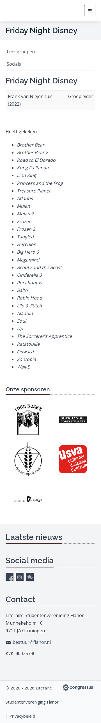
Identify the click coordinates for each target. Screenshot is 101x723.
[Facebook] (9, 577)
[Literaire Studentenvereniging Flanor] (27, 10)
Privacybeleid (22, 716)
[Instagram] (20, 577)
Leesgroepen (21, 51)
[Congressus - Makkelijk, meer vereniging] (77, 687)
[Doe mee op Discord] (30, 577)
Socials (14, 64)
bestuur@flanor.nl (32, 642)
